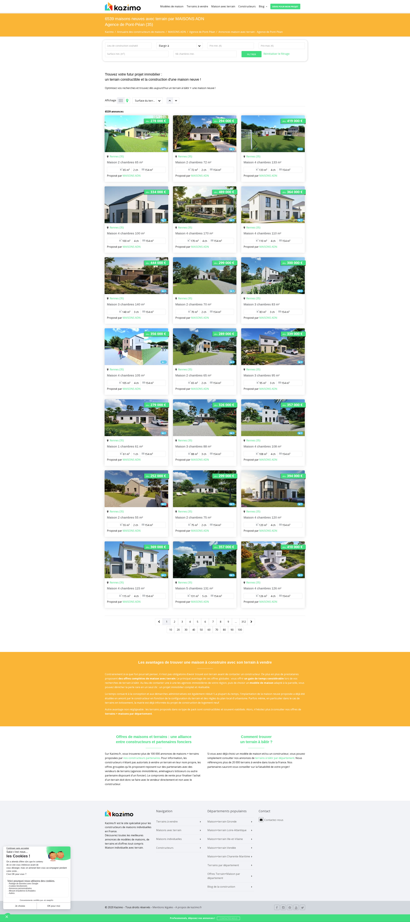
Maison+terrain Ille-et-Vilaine (225, 839)
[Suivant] (251, 621)
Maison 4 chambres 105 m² (126, 375)
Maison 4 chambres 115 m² (125, 588)
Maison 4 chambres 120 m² (262, 517)
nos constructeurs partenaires (141, 758)
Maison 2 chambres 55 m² (125, 517)
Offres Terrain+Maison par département (223, 876)
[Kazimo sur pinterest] (289, 907)
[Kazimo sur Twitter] (302, 907)
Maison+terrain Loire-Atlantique (226, 830)
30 (185, 629)
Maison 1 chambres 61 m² (125, 446)
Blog (261, 6)
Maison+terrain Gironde (222, 821)
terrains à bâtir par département (274, 758)
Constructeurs (247, 6)
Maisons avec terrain (168, 830)
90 (232, 629)
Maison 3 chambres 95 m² (261, 375)
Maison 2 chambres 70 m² (193, 304)
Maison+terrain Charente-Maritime (228, 856)
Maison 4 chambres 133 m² (262, 162)
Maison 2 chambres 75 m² (193, 517)
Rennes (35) (117, 156)
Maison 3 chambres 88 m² (193, 446)
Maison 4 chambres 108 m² (262, 446)
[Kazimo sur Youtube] (296, 907)
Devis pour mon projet (285, 6)
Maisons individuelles (169, 839)
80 (224, 629)
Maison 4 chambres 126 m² (262, 588)
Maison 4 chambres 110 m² (262, 233)
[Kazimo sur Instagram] (283, 907)
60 (209, 629)
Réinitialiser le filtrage (276, 54)
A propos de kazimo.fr (188, 907)
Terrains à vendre (197, 6)
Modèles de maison (171, 6)
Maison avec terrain (223, 6)
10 (170, 629)
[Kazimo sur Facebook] (276, 907)
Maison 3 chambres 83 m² (261, 304)
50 (201, 629)
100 (240, 629)
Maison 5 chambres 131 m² (194, 588)
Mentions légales (162, 907)
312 (244, 621)
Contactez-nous (273, 820)
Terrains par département (223, 865)
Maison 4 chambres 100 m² (126, 233)
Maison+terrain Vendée (221, 848)
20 (178, 629)
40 (193, 629)
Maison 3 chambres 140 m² (126, 304)
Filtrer (251, 54)
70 (216, 629)
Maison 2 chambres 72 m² (193, 162)
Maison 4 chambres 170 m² (194, 233)
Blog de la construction (221, 886)
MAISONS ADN (132, 175)
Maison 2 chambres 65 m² (125, 162)
